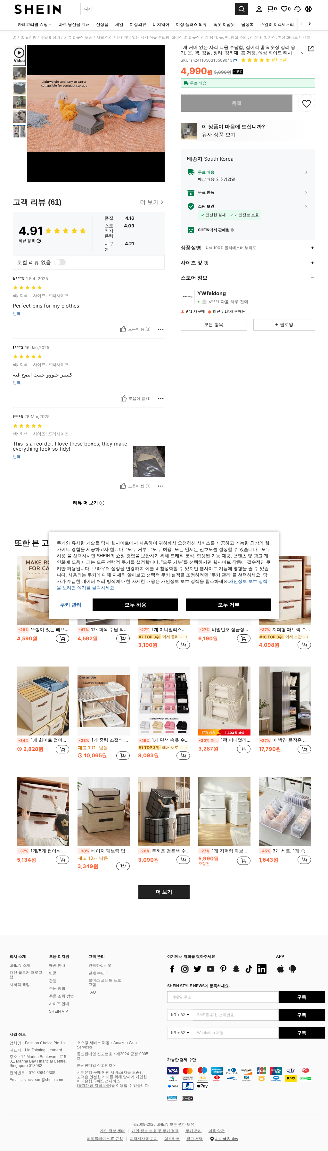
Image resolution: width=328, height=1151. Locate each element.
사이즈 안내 (59, 1004)
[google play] (292, 972)
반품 (53, 973)
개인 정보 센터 (112, 1131)
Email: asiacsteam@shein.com (36, 1080)
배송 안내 (57, 965)
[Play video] (96, 113)
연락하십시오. (100, 965)
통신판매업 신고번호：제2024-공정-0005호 (112, 1056)
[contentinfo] (246, 1078)
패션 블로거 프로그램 (26, 974)
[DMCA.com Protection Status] (187, 1098)
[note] (224, 732)
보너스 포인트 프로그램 (104, 982)
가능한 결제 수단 (181, 1060)
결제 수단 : (97, 973)
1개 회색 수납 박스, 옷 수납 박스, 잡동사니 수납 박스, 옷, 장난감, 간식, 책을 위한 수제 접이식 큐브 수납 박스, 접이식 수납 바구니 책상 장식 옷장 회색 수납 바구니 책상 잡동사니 (104, 629)
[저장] (306, 103)
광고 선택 (194, 1139)
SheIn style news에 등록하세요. (198, 986)
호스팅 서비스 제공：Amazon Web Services (107, 1044)
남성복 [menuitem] (247, 24)
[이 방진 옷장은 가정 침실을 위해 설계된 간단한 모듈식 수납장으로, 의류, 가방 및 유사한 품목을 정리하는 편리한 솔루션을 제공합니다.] (285, 701)
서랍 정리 (104, 37)
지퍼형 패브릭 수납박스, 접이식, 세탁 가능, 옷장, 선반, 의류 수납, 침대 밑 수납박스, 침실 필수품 (285, 629)
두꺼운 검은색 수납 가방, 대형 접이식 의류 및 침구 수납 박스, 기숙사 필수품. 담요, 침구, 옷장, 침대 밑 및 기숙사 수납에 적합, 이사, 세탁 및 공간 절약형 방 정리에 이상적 (164, 850)
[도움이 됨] (123, 329)
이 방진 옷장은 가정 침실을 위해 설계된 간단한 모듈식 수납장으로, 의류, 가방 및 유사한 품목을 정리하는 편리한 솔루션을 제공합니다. (285, 740)
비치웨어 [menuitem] (161, 24)
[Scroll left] (301, 24)
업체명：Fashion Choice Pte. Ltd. (39, 1043)
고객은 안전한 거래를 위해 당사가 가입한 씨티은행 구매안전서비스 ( (112, 1081)
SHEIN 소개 (20, 965)
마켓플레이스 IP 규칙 (105, 1139)
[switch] (60, 262)
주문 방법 (57, 988)
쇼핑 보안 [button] (206, 206)
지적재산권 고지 (144, 1139)
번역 (16, 313)
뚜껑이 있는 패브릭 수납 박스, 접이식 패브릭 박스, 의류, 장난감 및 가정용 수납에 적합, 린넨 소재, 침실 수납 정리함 (43, 629)
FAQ (92, 992)
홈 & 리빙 (28, 37)
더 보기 (164, 892)
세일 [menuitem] (119, 24)
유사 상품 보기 (219, 134)
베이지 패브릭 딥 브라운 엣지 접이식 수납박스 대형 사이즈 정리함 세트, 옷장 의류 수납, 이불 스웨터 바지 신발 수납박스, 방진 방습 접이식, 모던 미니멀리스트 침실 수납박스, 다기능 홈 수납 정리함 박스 (104, 850)
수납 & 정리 (50, 37)
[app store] (280, 972)
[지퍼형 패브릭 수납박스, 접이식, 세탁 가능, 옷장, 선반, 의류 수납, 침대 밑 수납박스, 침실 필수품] (285, 590)
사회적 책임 (20, 984)
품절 (237, 103)
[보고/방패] (161, 329)
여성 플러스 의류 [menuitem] (191, 24)
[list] (218, 969)
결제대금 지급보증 (94, 1085)
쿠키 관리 (193, 1131)
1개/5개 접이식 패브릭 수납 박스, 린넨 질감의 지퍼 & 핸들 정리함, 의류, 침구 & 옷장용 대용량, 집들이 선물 (43, 850)
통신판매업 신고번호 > (96, 1065)
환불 (53, 981)
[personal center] (259, 9)
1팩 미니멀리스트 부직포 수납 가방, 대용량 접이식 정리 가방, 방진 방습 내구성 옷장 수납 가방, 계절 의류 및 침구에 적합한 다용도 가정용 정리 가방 (224, 740)
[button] (297, 9)
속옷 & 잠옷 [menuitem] (224, 24)
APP (280, 957)
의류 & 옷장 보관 (78, 37)
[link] (271, 8)
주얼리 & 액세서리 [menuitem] (277, 24)
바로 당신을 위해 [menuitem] (74, 24)
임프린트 (172, 1139)
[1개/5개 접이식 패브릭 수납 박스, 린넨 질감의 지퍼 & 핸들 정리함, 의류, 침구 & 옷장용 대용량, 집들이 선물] (43, 811)
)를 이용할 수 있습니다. (130, 1085)
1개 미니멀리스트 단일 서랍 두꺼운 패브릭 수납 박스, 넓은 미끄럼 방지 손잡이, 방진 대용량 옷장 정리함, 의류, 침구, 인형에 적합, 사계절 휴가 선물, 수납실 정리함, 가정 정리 (164, 629)
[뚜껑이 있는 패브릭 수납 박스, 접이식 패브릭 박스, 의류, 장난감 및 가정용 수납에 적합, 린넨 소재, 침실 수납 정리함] (43, 590)
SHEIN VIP (58, 1011)
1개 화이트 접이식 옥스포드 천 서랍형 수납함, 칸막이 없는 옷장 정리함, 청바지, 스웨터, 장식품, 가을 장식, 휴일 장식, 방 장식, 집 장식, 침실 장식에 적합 (43, 740)
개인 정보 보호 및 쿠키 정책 (155, 1131)
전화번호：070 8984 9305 (32, 1073)
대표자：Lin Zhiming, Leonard (36, 1050)
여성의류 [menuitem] (138, 24)
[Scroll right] (309, 24)
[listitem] (43, 606)
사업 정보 (18, 1034)
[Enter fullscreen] (159, 176)
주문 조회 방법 (61, 996)
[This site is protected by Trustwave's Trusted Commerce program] (172, 1098)
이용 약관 (217, 1131)
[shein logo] (37, 9)
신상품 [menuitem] (102, 24)
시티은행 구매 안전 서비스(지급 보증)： (111, 1072)
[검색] (241, 9)
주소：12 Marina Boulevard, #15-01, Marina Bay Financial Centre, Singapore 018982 (39, 1061)
